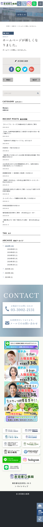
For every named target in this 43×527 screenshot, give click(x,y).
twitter (24, 69)
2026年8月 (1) (12, 249)
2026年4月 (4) (12, 258)
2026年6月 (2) (12, 252)
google (31, 69)
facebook (11, 69)
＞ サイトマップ (21, 486)
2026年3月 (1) (12, 261)
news (7, 33)
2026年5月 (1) (12, 255)
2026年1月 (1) (12, 265)
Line (18, 69)
